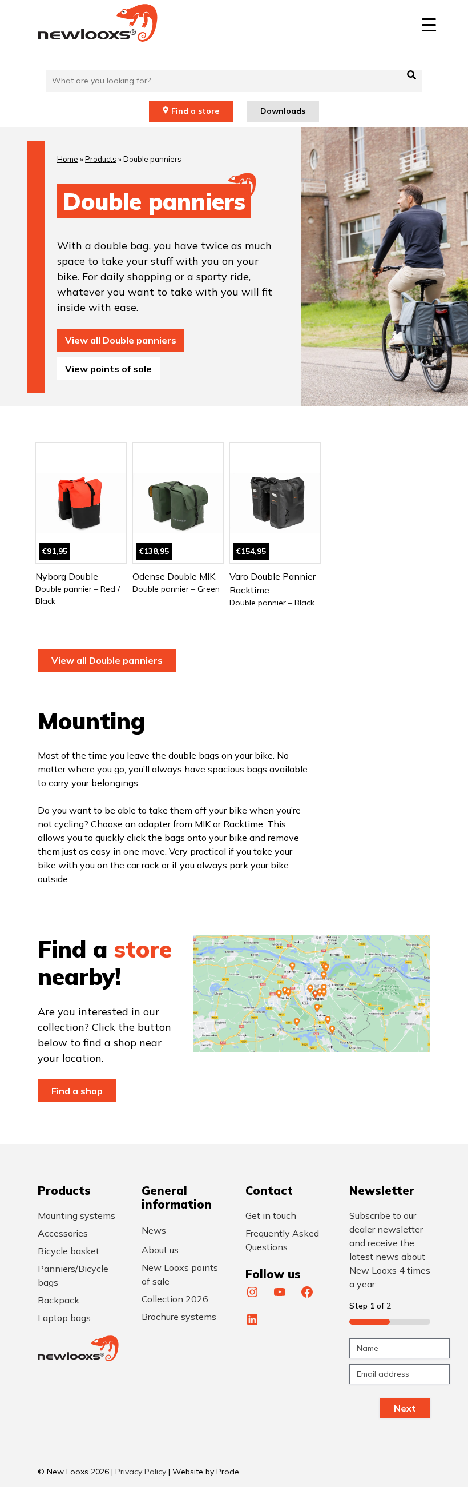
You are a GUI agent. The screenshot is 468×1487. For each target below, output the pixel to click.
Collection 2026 (175, 1299)
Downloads (282, 111)
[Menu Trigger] (429, 24)
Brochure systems (179, 1316)
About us (160, 1249)
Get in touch (270, 1215)
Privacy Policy (140, 1471)
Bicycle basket (68, 1251)
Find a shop (77, 1091)
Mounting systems (76, 1215)
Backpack (58, 1300)
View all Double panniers (120, 340)
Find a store (195, 111)
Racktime (243, 824)
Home (67, 159)
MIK (203, 824)
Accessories (63, 1233)
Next (405, 1408)
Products (100, 159)
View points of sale (108, 368)
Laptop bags (64, 1317)
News (154, 1230)
